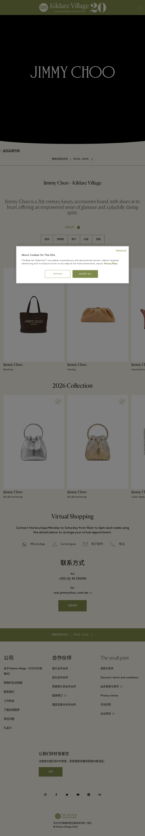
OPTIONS (57, 274)
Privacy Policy (110, 264)
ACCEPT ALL (85, 274)
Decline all (121, 250)
